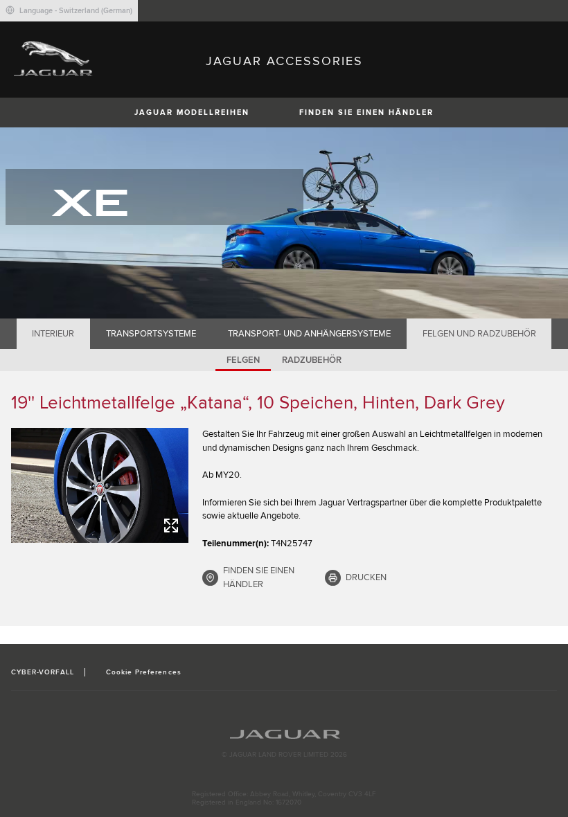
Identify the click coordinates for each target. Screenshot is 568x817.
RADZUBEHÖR (311, 360)
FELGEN (243, 360)
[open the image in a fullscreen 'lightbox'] (99, 485)
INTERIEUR (53, 333)
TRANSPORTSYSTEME (151, 333)
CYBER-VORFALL (42, 672)
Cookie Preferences (143, 672)
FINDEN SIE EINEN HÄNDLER (366, 112)
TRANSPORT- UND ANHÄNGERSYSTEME (309, 333)
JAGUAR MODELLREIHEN (191, 112)
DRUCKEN (366, 577)
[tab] (53, 333)
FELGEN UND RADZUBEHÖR (479, 333)
